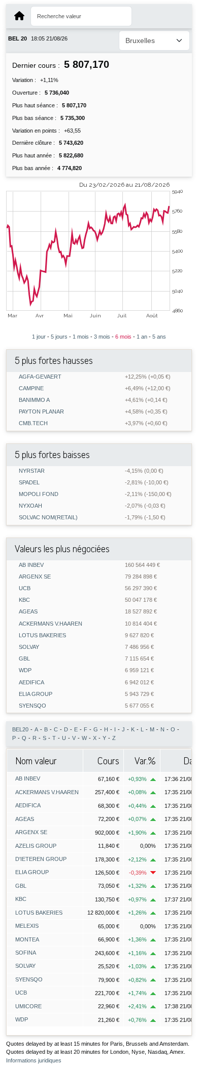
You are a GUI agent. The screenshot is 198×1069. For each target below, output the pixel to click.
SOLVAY (29, 647)
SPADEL (29, 482)
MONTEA (27, 939)
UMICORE (28, 1006)
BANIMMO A (34, 400)
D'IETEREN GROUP (41, 859)
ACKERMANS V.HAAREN (50, 624)
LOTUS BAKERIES (42, 635)
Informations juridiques (33, 1060)
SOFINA (25, 953)
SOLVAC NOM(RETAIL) (48, 517)
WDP (25, 670)
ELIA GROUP (35, 694)
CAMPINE (31, 388)
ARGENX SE (35, 577)
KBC (24, 600)
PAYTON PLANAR (41, 412)
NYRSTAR (32, 471)
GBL (24, 659)
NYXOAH (30, 506)
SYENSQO (32, 706)
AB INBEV (31, 565)
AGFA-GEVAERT (40, 377)
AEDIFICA (31, 682)
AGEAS (28, 611)
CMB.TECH (33, 423)
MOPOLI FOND (38, 494)
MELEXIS (27, 926)
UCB (24, 588)
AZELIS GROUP (35, 846)
